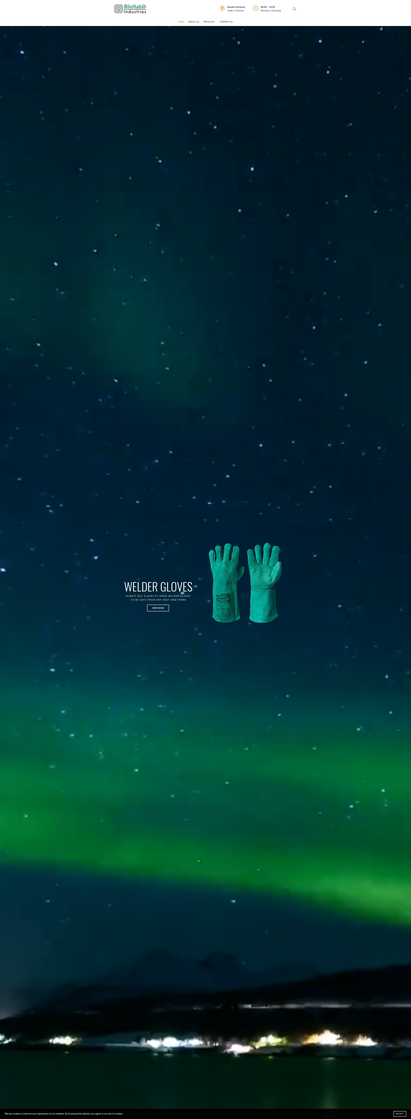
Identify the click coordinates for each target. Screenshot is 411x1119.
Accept (400, 1114)
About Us (193, 22)
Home (181, 22)
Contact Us (226, 22)
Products (208, 22)
